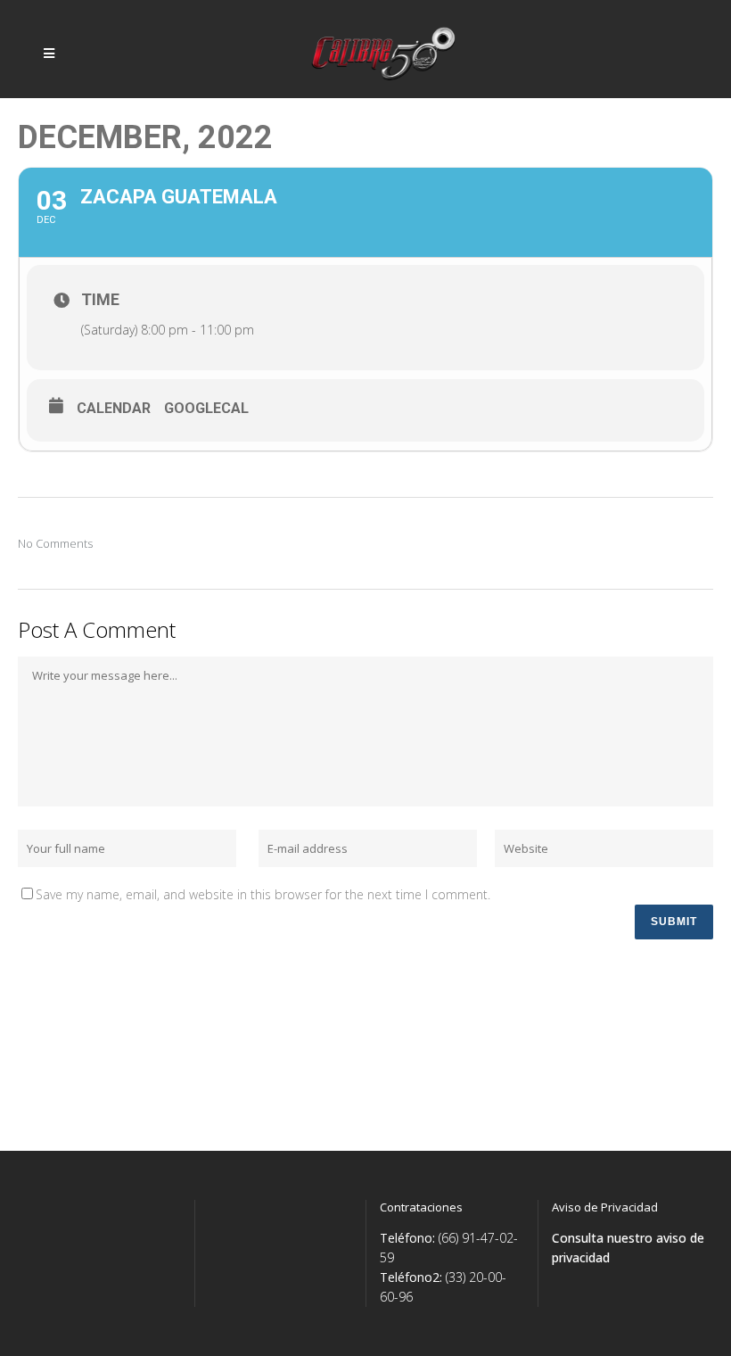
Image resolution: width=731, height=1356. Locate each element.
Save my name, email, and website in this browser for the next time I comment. (263, 894)
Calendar (114, 408)
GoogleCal (206, 408)
